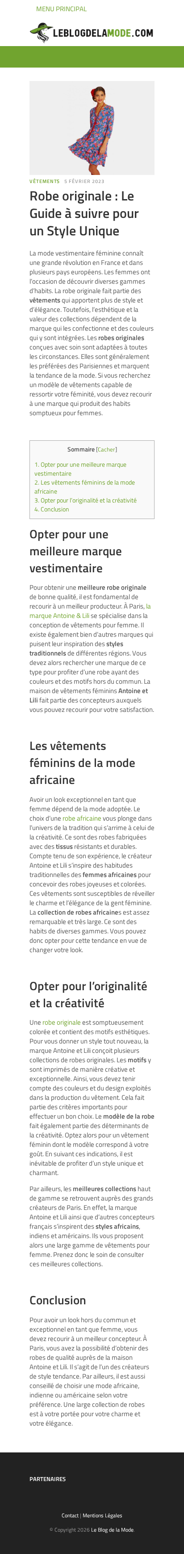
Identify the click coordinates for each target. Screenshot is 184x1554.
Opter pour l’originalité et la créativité (85, 500)
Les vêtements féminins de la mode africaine (84, 486)
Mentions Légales (102, 1515)
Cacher (106, 449)
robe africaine (82, 818)
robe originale (61, 1022)
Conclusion (51, 509)
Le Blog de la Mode (112, 1529)
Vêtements (44, 181)
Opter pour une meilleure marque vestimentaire (80, 469)
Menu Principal (61, 9)
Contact (70, 1515)
